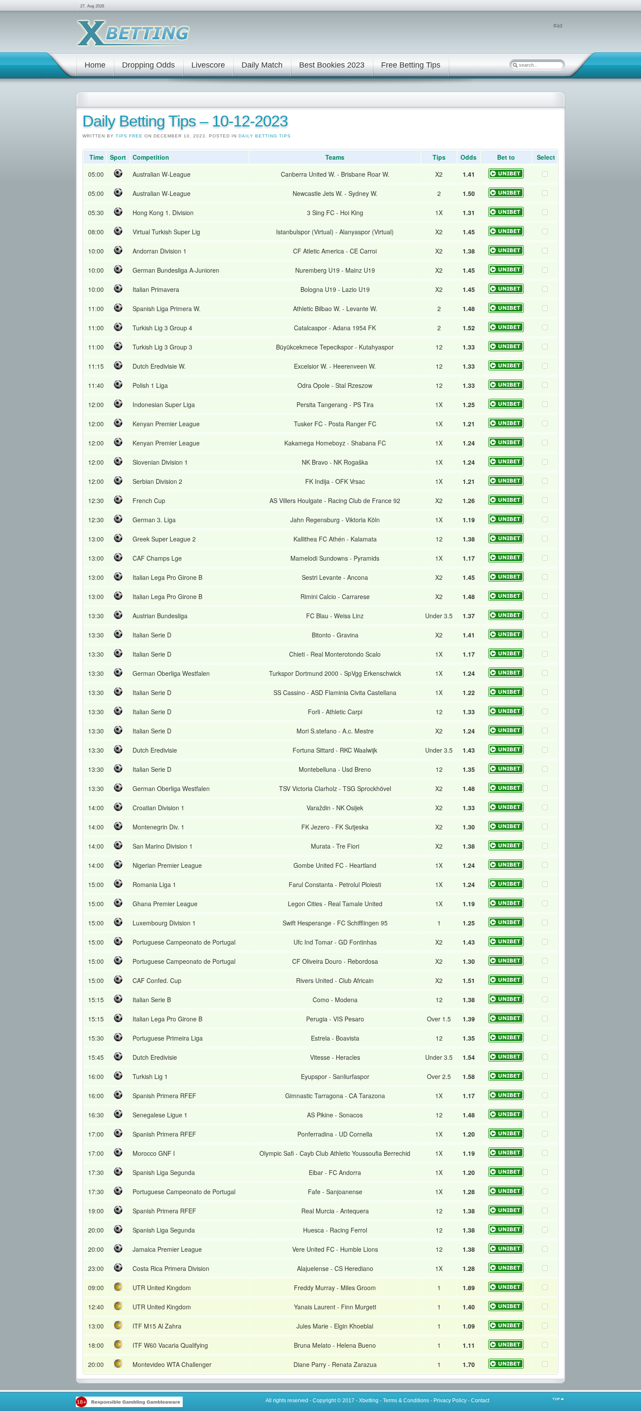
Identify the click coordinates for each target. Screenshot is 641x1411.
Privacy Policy (450, 1400)
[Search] (515, 65)
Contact (480, 1400)
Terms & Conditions (406, 1400)
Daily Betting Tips (265, 136)
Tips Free (129, 136)
